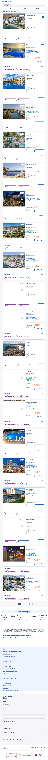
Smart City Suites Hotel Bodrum (31, 193)
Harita (38, 8)
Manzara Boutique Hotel (31, 402)
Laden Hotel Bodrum (30, 489)
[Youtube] (14, 740)
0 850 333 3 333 (8, 704)
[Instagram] (4, 740)
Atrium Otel (28, 430)
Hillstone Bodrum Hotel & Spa (31, 45)
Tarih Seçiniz (39, 31)
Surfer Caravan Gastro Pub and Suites (31, 284)
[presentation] (22, 22)
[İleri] (31, 604)
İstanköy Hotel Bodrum (31, 548)
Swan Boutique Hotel (30, 577)
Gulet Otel (28, 254)
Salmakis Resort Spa (30, 15)
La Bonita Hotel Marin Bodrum (31, 312)
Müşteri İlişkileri (8, 717)
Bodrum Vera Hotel (30, 519)
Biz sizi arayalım (8, 708)
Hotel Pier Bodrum (30, 371)
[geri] (17, 604)
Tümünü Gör (40, 35)
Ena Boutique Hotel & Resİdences (30, 134)
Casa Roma (28, 342)
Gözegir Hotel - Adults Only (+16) (31, 225)
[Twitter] (7, 740)
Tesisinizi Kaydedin (9, 713)
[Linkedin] (17, 740)
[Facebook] (10, 740)
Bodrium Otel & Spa (30, 75)
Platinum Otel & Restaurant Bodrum (30, 460)
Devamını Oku (5, 642)
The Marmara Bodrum (31, 105)
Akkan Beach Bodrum (31, 164)
